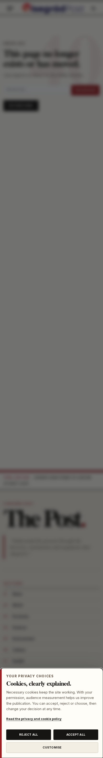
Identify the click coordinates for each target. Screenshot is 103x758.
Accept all (75, 734)
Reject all (28, 734)
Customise (52, 747)
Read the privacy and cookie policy (34, 719)
